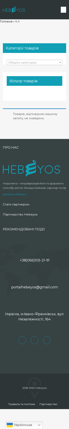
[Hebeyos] (14, 9)
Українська (22, 425)
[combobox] (34, 62)
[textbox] (34, 62)
